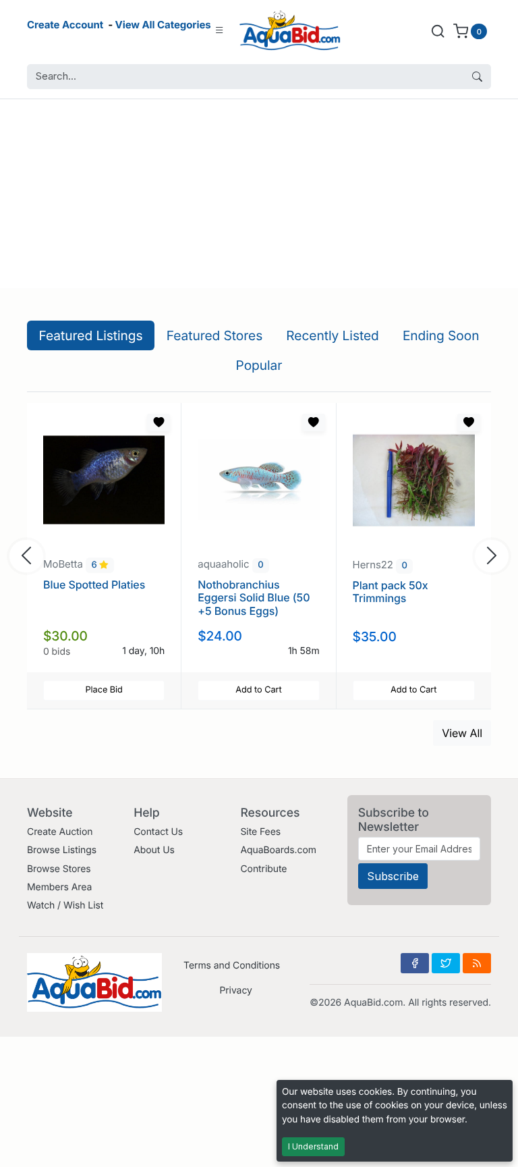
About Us (154, 850)
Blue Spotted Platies (94, 584)
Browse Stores (59, 869)
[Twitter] (446, 963)
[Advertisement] (259, 193)
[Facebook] (415, 963)
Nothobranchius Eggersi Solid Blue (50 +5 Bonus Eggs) (254, 597)
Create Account (65, 24)
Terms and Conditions (231, 965)
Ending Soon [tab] (441, 335)
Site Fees (260, 832)
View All (462, 733)
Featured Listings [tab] (91, 335)
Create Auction (59, 832)
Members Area (59, 887)
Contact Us (158, 832)
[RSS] (477, 963)
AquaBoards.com (278, 850)
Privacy (235, 990)
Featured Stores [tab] (215, 335)
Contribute (263, 869)
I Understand (313, 1146)
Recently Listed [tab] (332, 335)
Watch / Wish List (65, 905)
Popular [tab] (259, 365)
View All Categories (163, 24)
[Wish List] (158, 422)
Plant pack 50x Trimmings (390, 591)
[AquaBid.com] (290, 30)
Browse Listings (61, 850)
